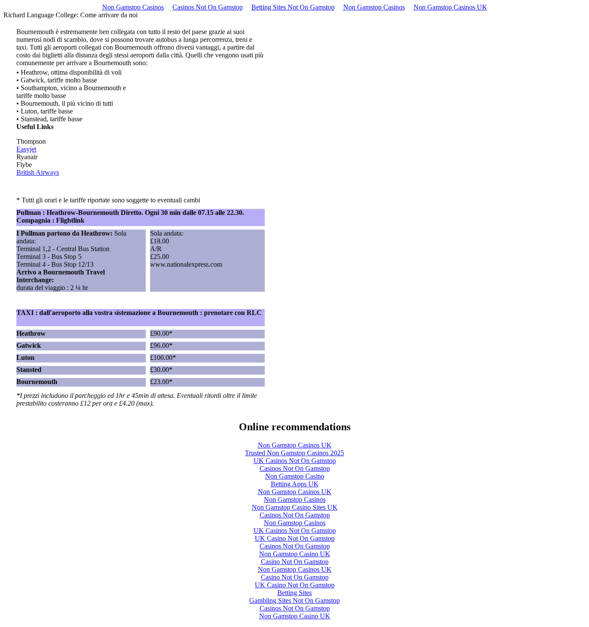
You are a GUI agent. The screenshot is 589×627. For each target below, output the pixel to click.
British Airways (37, 172)
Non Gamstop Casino (294, 476)
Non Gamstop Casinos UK (450, 7)
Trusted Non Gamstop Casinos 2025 (294, 453)
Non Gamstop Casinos (133, 7)
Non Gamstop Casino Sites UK (295, 507)
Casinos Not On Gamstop (207, 7)
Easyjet (26, 149)
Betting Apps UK (295, 484)
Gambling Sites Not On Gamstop (294, 600)
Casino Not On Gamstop (295, 561)
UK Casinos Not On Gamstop (295, 460)
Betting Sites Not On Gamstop (293, 7)
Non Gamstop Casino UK (294, 554)
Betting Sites (294, 592)
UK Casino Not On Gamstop (295, 538)
